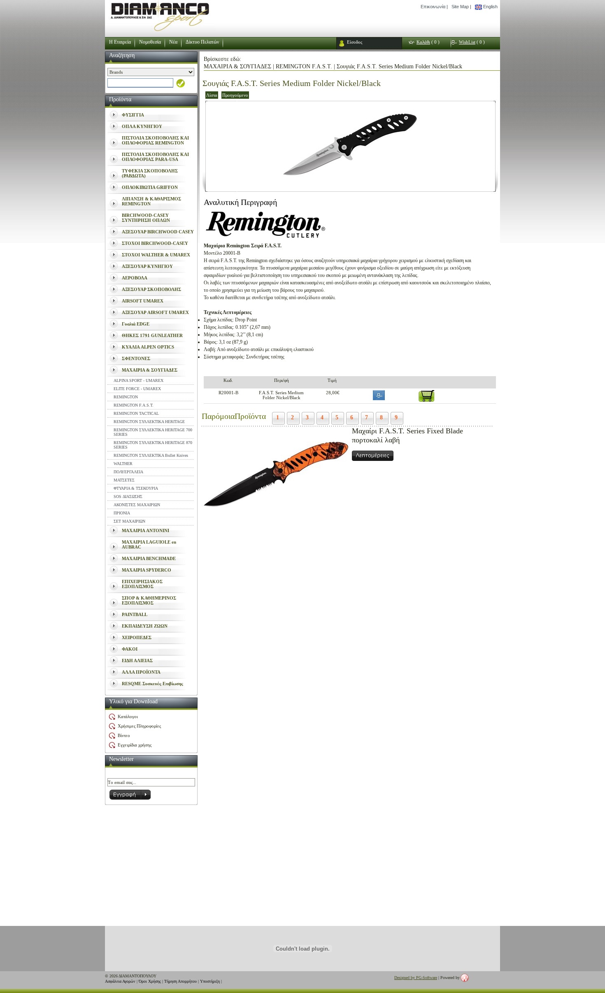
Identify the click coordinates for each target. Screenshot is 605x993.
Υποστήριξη (210, 981)
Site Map (460, 6)
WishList (467, 42)
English (490, 6)
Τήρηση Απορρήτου (180, 981)
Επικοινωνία (433, 6)
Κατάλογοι (128, 716)
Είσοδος (354, 42)
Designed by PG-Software (415, 977)
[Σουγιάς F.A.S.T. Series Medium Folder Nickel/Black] (350, 189)
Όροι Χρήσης (150, 981)
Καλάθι (423, 42)
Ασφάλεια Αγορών (120, 981)
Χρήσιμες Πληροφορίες (139, 725)
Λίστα (211, 95)
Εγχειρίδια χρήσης (134, 744)
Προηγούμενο (235, 95)
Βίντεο (124, 735)
